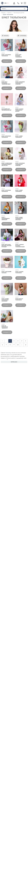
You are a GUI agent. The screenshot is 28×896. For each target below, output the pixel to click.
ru (8, 3)
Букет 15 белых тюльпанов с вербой (19, 109)
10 (18, 344)
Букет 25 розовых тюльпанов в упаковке (20, 82)
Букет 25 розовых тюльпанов (6, 190)
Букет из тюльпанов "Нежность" (5, 326)
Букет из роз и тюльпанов (19, 298)
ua (5, 3)
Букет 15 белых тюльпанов (19, 271)
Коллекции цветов (19, 12)
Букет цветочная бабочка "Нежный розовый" (6, 244)
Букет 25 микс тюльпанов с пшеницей (5, 299)
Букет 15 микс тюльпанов (19, 136)
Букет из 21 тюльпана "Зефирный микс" (6, 82)
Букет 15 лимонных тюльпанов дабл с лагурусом (7, 163)
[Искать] (24, 8)
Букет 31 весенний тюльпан (6, 271)
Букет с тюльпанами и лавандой (5, 217)
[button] (11, 30)
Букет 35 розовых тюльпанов (6, 136)
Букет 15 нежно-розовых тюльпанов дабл (20, 244)
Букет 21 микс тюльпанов (19, 190)
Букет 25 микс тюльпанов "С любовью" (19, 217)
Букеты (9, 12)
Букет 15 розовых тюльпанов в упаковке (20, 163)
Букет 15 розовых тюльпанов (6, 54)
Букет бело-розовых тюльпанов (18, 55)
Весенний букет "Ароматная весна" (6, 109)
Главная (3, 12)
